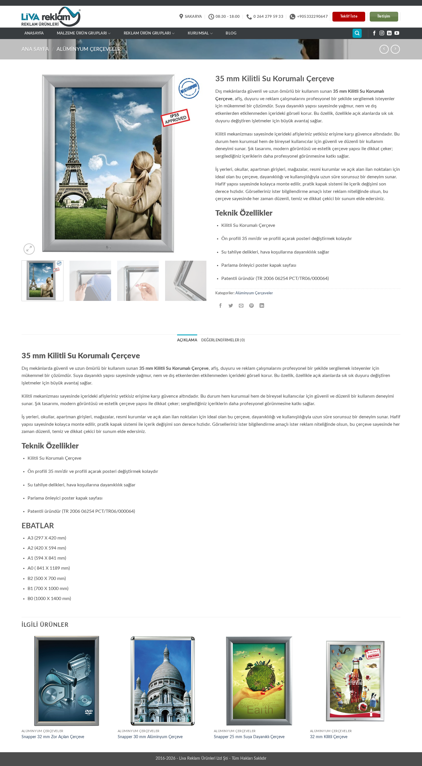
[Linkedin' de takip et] (389, 33)
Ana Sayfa (35, 49)
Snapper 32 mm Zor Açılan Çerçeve (53, 737)
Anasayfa (34, 33)
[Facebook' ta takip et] (374, 33)
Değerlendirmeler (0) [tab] (223, 340)
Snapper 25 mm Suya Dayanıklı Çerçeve (249, 737)
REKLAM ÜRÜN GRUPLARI (147, 33)
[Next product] (384, 49)
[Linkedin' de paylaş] (262, 306)
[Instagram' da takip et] (382, 33)
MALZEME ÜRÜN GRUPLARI (82, 33)
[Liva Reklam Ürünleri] (56, 17)
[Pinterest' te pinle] (251, 306)
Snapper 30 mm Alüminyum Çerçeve (150, 737)
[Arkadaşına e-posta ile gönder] (241, 306)
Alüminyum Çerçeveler (89, 49)
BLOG (231, 33)
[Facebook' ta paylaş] (220, 306)
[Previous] (32, 163)
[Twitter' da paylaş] (231, 306)
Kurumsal (198, 33)
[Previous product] (395, 49)
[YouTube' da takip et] (396, 33)
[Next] (196, 163)
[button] (357, 33)
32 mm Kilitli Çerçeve (328, 737)
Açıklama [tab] (187, 340)
